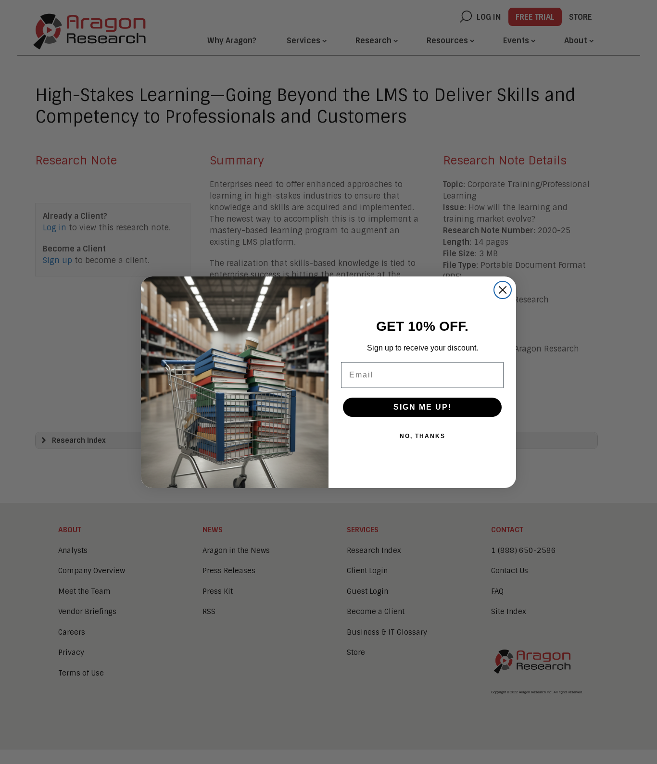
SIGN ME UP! (422, 407)
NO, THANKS (422, 436)
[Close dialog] (502, 290)
